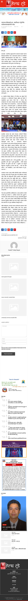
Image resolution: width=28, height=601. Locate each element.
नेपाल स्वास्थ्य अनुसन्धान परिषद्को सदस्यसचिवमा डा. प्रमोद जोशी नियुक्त (15, 402)
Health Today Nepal (14, 250)
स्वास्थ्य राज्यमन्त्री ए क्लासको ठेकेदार (8, 297)
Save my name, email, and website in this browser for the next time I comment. (13, 348)
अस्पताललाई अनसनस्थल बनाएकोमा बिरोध (9, 317)
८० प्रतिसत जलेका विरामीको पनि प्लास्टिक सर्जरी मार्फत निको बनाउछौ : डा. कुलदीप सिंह (16, 428)
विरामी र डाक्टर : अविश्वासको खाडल (19, 548)
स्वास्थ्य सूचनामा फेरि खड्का (6, 276)
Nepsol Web (19, 599)
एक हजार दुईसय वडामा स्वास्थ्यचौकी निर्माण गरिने (9, 235)
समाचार (17, 26)
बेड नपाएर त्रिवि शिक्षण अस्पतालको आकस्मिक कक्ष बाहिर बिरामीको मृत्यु (17, 433)
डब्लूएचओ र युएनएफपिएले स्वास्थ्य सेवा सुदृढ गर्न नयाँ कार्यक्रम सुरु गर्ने (17, 407)
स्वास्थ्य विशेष (13, 547)
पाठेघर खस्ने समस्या (15, 533)
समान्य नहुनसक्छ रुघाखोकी (9, 527)
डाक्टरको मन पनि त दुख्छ (22, 237)
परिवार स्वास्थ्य (13, 532)
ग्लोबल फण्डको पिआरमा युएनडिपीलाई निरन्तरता (17, 438)
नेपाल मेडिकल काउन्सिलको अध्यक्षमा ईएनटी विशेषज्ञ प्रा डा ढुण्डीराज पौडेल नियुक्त (16, 412)
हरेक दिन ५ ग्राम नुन (16, 541)
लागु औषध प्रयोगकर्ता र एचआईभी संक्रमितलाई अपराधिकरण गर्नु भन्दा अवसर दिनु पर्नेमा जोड (17, 417)
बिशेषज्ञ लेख (4, 524)
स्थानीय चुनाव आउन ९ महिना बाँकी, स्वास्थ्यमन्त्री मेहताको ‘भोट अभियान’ (15, 423)
